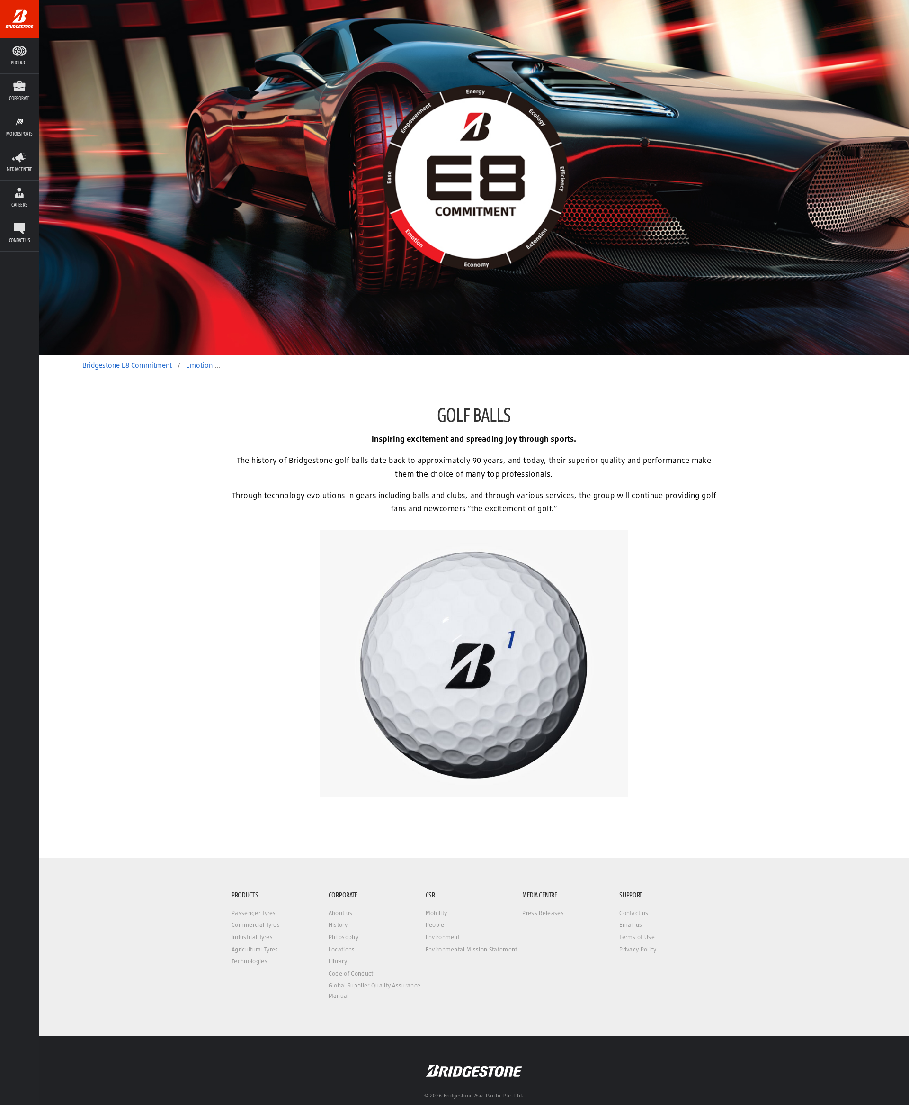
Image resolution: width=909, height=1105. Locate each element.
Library (338, 961)
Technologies (249, 961)
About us (341, 912)
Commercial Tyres (256, 924)
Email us (630, 924)
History (338, 924)
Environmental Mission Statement (471, 949)
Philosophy (343, 937)
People (435, 924)
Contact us (633, 912)
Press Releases (542, 912)
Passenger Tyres (254, 912)
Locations (342, 949)
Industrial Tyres (252, 937)
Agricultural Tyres (255, 949)
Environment (443, 937)
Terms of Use (637, 937)
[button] (19, 91)
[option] (474, 177)
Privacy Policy (637, 949)
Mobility (436, 912)
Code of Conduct (351, 973)
